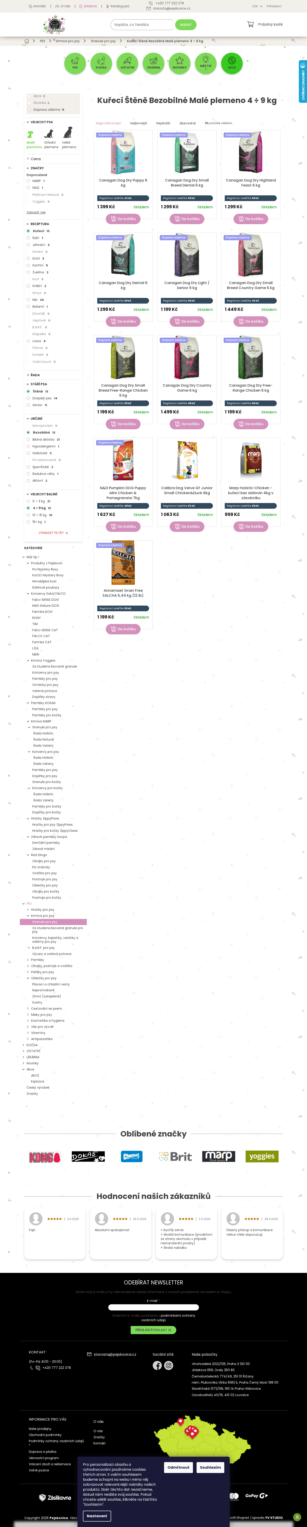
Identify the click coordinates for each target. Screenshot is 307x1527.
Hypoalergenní (45, 446)
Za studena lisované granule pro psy (57, 930)
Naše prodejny (40, 1428)
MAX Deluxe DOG (45, 605)
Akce (39, 96)
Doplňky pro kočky (46, 812)
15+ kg (38, 522)
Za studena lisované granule (54, 666)
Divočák (41, 313)
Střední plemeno (51, 144)
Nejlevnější (138, 123)
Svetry (37, 1002)
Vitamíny (38, 1033)
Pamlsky (37, 959)
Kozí (37, 279)
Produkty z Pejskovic (47, 563)
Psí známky (41, 867)
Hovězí (39, 251)
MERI (35, 654)
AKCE (35, 1075)
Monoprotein (44, 425)
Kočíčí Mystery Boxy (48, 575)
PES (29, 903)
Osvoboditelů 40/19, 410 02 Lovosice (220, 1395)
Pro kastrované (46, 460)
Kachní (40, 265)
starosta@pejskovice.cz (115, 1355)
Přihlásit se (162, 1330)
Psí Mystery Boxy (45, 569)
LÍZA (35, 648)
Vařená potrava (44, 691)
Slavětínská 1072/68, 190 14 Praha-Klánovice (226, 1388)
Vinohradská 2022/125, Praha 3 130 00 (221, 1364)
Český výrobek (38, 1087)
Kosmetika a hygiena (47, 1020)
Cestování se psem (46, 1008)
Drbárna (90, 6)
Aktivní (39, 480)
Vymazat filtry (51, 532)
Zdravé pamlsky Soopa (49, 837)
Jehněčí (41, 245)
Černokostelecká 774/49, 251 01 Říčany (223, 1376)
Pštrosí (39, 348)
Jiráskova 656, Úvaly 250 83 (213, 1370)
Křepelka (41, 334)
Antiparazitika (41, 1039)
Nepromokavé (43, 990)
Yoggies (41, 201)
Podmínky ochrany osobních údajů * (56, 1443)
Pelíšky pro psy (42, 972)
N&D (37, 187)
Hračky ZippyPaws (45, 818)
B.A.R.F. (39, 327)
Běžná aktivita (46, 439)
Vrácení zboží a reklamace (50, 1464)
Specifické (42, 467)
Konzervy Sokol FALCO (48, 593)
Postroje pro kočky (46, 897)
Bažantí (40, 306)
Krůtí (38, 258)
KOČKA (32, 1045)
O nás (65, 6)
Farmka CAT (42, 642)
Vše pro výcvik (42, 1026)
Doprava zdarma (49, 109)
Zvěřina (40, 272)
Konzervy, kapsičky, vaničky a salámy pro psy (55, 939)
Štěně (40, 391)
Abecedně (188, 123)
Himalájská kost (44, 581)
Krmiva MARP (41, 721)
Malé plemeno (34, 144)
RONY (36, 618)
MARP (38, 181)
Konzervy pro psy (45, 672)
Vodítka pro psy (44, 873)
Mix (38, 299)
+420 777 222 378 (56, 1368)
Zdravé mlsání (43, 849)
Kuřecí (41, 231)
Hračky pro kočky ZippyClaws (55, 830)
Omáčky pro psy (45, 684)
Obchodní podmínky (45, 1435)
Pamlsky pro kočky (46, 715)
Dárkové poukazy (45, 587)
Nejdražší (163, 123)
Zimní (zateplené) (46, 996)
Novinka (42, 103)
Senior (39, 405)
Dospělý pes (44, 398)
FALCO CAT (41, 636)
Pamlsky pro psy (45, 678)
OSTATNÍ (33, 1051)
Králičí (39, 286)
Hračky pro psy (42, 909)
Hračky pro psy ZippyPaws (52, 824)
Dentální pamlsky (46, 842)
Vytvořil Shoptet (236, 1517)
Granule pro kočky (46, 782)
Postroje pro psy (44, 879)
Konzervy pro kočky (47, 788)
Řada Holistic (43, 733)
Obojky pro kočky (45, 891)
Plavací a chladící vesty (51, 984)
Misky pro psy (41, 1014)
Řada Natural (43, 739)
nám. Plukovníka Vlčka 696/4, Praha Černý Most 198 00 (235, 1382)
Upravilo (267, 1517)
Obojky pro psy (44, 861)
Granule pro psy (44, 727)
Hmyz (39, 293)
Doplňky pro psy (44, 776)
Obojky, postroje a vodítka (51, 966)
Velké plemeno (69, 144)
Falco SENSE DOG (45, 599)
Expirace (37, 1081)
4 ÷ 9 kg (42, 508)
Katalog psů (120, 6)
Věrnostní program (44, 1458)
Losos (39, 341)
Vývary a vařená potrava (51, 954)
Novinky (33, 1063)
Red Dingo (39, 855)
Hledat (186, 24)
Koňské (40, 354)
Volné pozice (39, 1470)
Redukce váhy (45, 473)
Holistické (42, 453)
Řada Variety (43, 745)
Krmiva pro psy (43, 915)
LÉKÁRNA (33, 1057)
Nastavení (97, 1516)
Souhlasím (210, 1467)
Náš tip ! (33, 557)
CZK (255, 6)
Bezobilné (44, 432)
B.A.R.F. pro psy (43, 947)
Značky (32, 1093)
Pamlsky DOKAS (43, 703)
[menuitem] (75, 63)
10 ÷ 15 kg (42, 515)
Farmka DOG (42, 611)
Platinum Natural (47, 194)
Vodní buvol (44, 361)
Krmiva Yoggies (43, 660)
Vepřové (41, 320)
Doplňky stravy (43, 697)
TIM (35, 624)
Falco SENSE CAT (45, 630)
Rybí (37, 238)
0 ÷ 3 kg (41, 501)
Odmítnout (178, 1467)
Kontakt (40, 6)
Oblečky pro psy (45, 885)
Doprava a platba (42, 1451)
